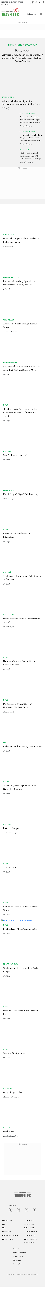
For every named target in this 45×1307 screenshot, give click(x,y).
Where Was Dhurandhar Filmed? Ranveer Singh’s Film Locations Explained (30, 119)
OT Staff (5, 108)
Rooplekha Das (8, 246)
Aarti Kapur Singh (10, 832)
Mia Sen (6, 374)
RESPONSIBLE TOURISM (10, 1256)
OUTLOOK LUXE (29, 1248)
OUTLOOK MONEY (30, 1256)
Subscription (17, 1284)
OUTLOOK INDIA (29, 1241)
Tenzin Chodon (26, 126)
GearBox (7, 451)
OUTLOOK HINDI (29, 1263)
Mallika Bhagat (9, 498)
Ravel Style (8, 490)
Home (11, 45)
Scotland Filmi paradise (14, 1073)
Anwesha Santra (26, 162)
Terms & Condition (19, 1273)
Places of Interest (28, 113)
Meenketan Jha (8, 626)
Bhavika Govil (8, 712)
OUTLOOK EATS (29, 1244)
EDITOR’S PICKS (7, 1259)
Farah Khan (8, 1151)
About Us (16, 1269)
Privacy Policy (18, 1277)
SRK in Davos (9, 867)
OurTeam (6, 914)
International (8, 97)
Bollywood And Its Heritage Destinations (22, 746)
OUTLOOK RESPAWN (30, 1259)
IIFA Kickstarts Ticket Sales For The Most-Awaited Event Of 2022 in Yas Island (20, 412)
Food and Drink (10, 362)
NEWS (4, 1248)
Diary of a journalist (12, 1112)
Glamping (7, 1109)
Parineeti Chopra (11, 828)
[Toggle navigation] (41, 14)
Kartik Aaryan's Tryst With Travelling (20, 494)
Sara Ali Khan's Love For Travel (17, 455)
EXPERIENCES (6, 1252)
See (4, 743)
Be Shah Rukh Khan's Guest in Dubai (20, 949)
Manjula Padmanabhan (11, 1117)
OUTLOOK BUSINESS (30, 1252)
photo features (10, 984)
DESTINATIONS (7, 1241)
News (5, 405)
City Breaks (8, 320)
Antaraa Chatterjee (10, 331)
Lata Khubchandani (10, 1156)
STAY (3, 1244)
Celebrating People (12, 277)
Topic (19, 45)
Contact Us (17, 1280)
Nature (6, 782)
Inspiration (24, 150)
